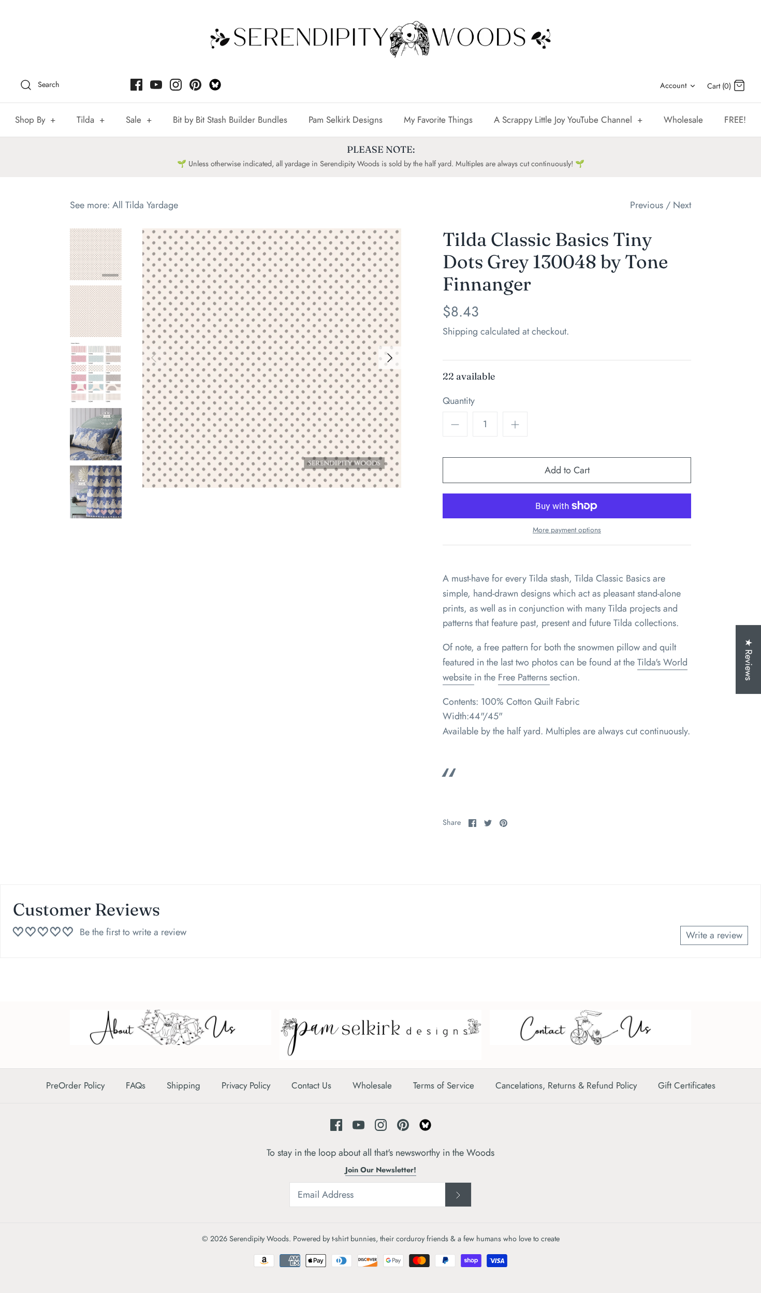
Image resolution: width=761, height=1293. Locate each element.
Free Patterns (524, 677)
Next (682, 205)
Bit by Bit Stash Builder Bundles (230, 119)
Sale (139, 119)
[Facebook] (136, 85)
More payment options (567, 530)
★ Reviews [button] (748, 659)
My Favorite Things (438, 119)
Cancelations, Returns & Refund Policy (566, 1085)
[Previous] (153, 357)
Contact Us (311, 1085)
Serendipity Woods (259, 1238)
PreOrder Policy (75, 1085)
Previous (646, 205)
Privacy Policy (246, 1085)
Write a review (714, 935)
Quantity (459, 401)
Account (673, 85)
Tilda (91, 119)
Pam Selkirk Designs (346, 119)
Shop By (35, 119)
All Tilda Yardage (145, 205)
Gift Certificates (686, 1085)
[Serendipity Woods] (380, 37)
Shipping (460, 331)
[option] (271, 358)
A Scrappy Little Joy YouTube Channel (568, 119)
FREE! (735, 119)
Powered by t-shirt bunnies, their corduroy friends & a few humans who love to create (426, 1238)
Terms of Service (443, 1085)
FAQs (135, 1085)
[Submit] (458, 1195)
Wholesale (683, 119)
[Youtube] (156, 85)
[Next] (389, 357)
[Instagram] (176, 85)
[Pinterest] (195, 85)
